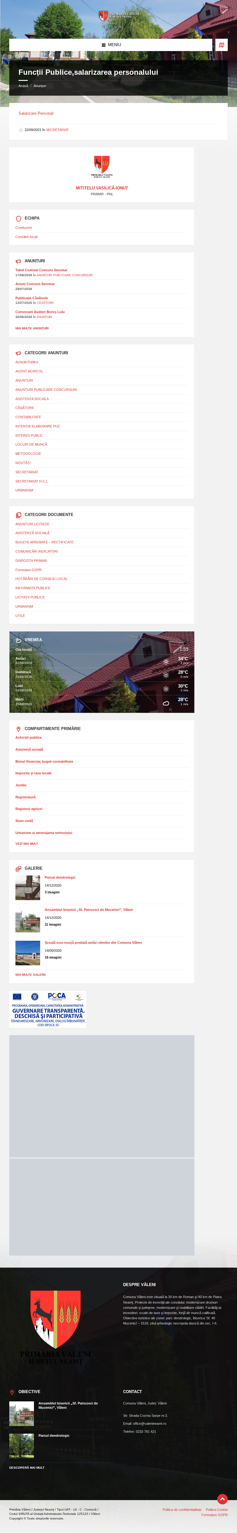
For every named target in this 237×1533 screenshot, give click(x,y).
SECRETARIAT (57, 130)
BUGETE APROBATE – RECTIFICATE (44, 542)
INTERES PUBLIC (29, 435)
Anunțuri (40, 86)
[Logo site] (118, 27)
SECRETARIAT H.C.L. (32, 481)
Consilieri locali (26, 237)
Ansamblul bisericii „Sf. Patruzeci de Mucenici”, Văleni (89, 909)
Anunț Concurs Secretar (35, 284)
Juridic (21, 785)
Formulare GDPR (28, 570)
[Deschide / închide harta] (221, 45)
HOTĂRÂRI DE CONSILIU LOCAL (41, 579)
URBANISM (24, 490)
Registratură (25, 797)
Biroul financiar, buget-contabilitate (44, 761)
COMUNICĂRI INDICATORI (36, 551)
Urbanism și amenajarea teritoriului (43, 833)
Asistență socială (29, 749)
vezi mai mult (26, 843)
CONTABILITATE (28, 417)
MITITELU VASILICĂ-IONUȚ (102, 188)
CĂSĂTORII (45, 302)
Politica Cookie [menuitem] (217, 1509)
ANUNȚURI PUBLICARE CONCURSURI (64, 275)
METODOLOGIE (28, 453)
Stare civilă (24, 821)
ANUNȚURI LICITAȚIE (32, 524)
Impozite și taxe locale (33, 773)
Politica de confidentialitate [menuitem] (182, 1509)
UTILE (20, 616)
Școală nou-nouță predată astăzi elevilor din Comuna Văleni (93, 942)
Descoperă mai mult (26, 1467)
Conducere (23, 227)
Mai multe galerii (30, 974)
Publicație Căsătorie (31, 298)
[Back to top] (222, 1499)
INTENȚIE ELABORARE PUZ (37, 426)
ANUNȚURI (44, 317)
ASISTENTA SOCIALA (32, 399)
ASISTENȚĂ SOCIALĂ (32, 533)
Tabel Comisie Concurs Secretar (41, 270)
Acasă (23, 86)
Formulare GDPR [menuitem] (215, 1515)
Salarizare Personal (36, 113)
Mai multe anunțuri (32, 328)
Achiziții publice (28, 737)
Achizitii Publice (26, 362)
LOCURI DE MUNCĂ (31, 444)
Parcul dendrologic (60, 877)
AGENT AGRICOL (29, 371)
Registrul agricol (28, 809)
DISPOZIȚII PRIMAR (31, 560)
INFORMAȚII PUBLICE (32, 588)
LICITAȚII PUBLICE (30, 597)
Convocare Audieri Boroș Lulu (40, 312)
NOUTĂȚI (23, 463)
